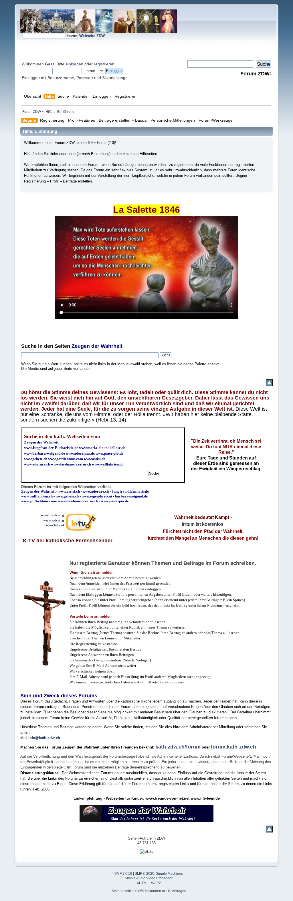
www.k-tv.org (53, 520)
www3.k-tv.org (52, 515)
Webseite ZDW (92, 36)
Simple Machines (169, 873)
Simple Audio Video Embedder (149, 878)
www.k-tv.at (55, 525)
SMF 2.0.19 (123, 873)
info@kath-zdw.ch (44, 738)
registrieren (104, 64)
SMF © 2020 (144, 873)
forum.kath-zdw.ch (233, 747)
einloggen (74, 64)
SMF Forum (98, 143)
